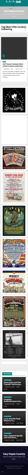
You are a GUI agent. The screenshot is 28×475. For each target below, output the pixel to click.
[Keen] (14, 187)
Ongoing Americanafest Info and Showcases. (12, 401)
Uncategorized (7, 380)
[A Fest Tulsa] (14, 282)
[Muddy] (14, 311)
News (4, 61)
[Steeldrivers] (14, 157)
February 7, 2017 (9, 69)
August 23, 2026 (10, 387)
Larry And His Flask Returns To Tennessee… (12, 421)
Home (2, 471)
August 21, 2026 (9, 423)
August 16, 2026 (9, 440)
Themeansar (18, 468)
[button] (20, 21)
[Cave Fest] (14, 253)
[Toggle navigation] (25, 21)
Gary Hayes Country (14, 11)
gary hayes (19, 69)
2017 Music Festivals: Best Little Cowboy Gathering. (13, 65)
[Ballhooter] (14, 220)
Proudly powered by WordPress (11, 466)
